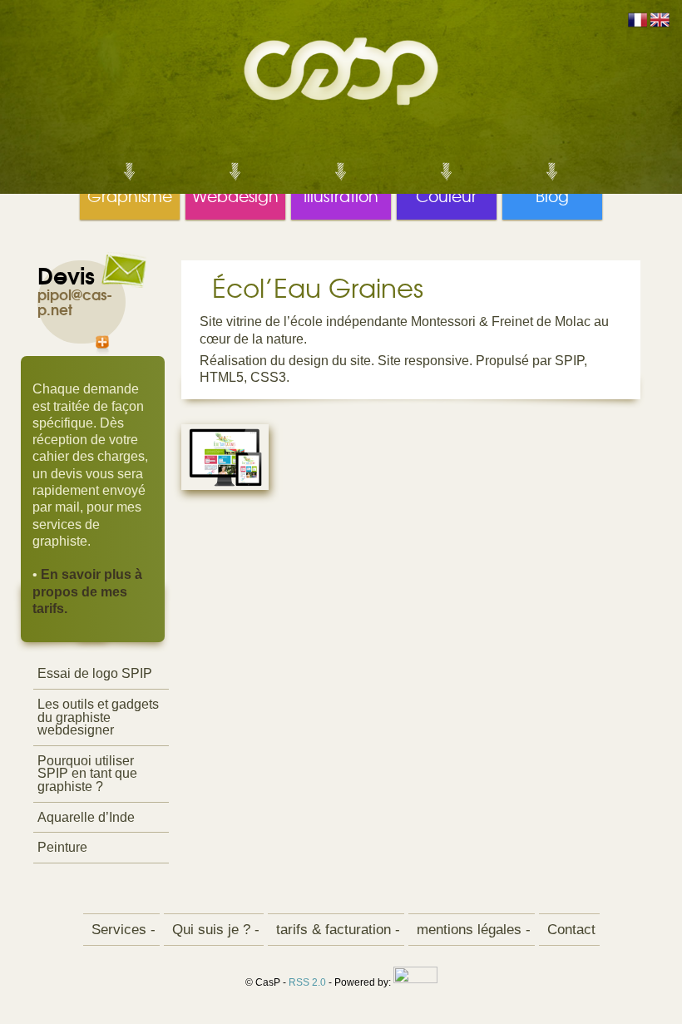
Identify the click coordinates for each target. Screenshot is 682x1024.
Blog (552, 189)
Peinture (62, 847)
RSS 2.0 (307, 983)
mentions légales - (472, 929)
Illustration (341, 189)
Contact (569, 929)
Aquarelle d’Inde (86, 817)
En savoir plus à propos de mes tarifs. (87, 591)
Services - (121, 929)
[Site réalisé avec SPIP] (415, 983)
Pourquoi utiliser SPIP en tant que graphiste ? (87, 774)
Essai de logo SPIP (94, 673)
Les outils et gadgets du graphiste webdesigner (98, 717)
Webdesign (235, 189)
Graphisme (130, 189)
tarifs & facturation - (336, 929)
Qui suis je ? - (213, 929)
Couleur (447, 189)
